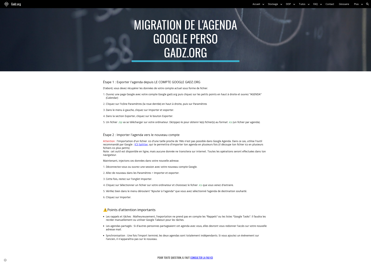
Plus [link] (356, 4)
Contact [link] (330, 4)
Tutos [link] (302, 4)
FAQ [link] (315, 4)
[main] (185, 39)
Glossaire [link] (344, 4)
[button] (367, 4)
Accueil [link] (256, 4)
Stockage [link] (273, 4)
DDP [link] (288, 4)
